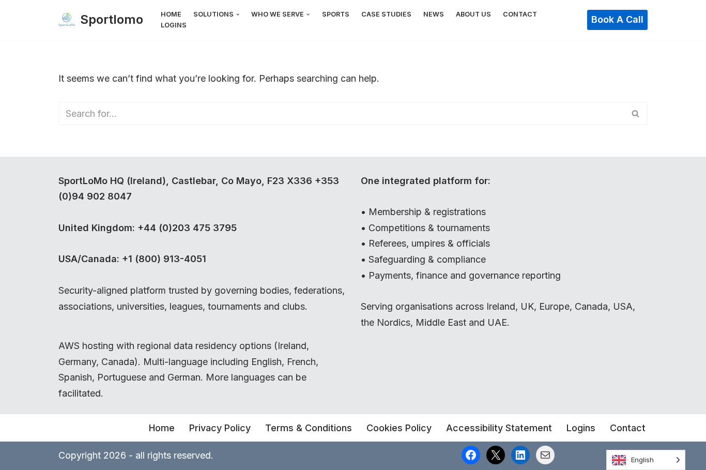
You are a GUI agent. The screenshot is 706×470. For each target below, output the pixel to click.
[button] (237, 14)
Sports (335, 14)
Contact (520, 14)
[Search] (636, 113)
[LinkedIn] (520, 455)
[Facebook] (471, 455)
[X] (495, 455)
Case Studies (386, 14)
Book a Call (617, 19)
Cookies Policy (399, 427)
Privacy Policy (220, 427)
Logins (174, 25)
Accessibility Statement (499, 427)
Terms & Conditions (308, 427)
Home (171, 14)
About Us (473, 14)
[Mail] (545, 455)
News (433, 14)
